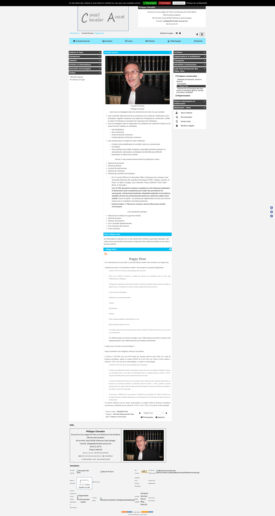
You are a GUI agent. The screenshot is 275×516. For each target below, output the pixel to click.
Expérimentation (118, 204)
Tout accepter (150, 3)
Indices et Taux (84, 52)
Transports (189, 60)
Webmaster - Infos (189, 108)
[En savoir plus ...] (147, 512)
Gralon (83, 502)
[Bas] (271, 216)
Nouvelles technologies (84, 69)
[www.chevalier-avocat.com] (103, 18)
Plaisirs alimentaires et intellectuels (189, 102)
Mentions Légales (187, 126)
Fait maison (181, 84)
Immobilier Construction (189, 65)
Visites (84, 73)
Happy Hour (111, 249)
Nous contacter (186, 113)
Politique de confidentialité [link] (196, 3)
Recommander (186, 117)
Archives (189, 52)
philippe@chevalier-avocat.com (176, 21)
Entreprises (84, 56)
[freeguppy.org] (126, 512)
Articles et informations (84, 65)
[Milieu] (271, 212)
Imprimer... (161, 417)
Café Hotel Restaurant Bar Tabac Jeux (189, 70)
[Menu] (202, 34)
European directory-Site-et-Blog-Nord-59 (144, 498)
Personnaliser (179, 3)
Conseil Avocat (87, 33)
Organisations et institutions (189, 56)
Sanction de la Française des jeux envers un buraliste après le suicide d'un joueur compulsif (189, 90)
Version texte (185, 121)
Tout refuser (165, 3)
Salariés (84, 60)
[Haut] (271, 207)
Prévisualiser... (149, 417)
